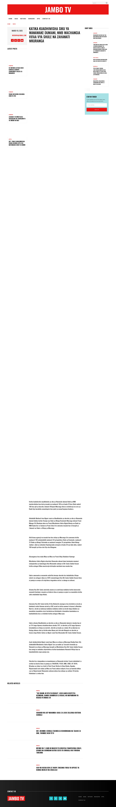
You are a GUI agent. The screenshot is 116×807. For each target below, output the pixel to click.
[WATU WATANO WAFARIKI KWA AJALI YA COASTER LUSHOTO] (88, 59)
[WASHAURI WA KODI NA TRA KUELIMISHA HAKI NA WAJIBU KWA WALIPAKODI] (88, 35)
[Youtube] (22, 40)
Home (8, 24)
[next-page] (89, 90)
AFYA (10, 139)
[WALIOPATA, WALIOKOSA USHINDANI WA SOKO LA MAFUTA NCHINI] (88, 81)
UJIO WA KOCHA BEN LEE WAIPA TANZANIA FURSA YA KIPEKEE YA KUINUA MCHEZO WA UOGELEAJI (57, 768)
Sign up (97, 109)
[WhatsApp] (54, 95)
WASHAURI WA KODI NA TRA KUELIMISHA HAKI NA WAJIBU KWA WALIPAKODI (100, 36)
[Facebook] (12, 40)
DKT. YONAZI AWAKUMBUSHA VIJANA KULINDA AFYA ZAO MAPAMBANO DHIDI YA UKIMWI (17, 143)
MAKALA (95, 66)
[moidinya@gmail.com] (10, 35)
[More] (75, 95)
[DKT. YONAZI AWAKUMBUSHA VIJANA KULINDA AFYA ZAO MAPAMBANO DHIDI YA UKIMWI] (17, 131)
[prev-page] (86, 90)
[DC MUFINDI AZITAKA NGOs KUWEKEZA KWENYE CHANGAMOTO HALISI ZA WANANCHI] (17, 57)
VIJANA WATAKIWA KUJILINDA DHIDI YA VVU (17, 95)
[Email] (70, 95)
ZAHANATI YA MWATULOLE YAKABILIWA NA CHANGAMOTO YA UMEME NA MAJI (17, 118)
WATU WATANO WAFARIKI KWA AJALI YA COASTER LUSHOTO (100, 60)
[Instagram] (15, 40)
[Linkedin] (64, 95)
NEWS (14, 24)
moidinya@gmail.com (19, 35)
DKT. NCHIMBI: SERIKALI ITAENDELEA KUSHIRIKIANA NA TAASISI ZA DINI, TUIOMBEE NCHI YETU (58, 732)
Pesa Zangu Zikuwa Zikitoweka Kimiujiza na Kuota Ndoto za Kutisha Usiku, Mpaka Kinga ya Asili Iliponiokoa (100, 71)
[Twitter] (18, 40)
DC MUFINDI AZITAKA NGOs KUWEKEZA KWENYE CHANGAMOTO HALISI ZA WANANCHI (16, 70)
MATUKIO (95, 57)
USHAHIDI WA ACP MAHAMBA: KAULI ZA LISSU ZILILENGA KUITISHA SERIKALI (58, 713)
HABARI (11, 65)
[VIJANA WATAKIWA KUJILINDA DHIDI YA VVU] (17, 84)
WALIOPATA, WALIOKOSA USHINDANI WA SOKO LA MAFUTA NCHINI (98, 82)
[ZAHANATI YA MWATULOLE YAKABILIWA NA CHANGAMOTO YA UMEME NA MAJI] (17, 107)
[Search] (106, 3)
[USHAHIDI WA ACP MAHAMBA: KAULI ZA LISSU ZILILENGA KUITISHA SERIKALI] (21, 713)
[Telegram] (59, 95)
